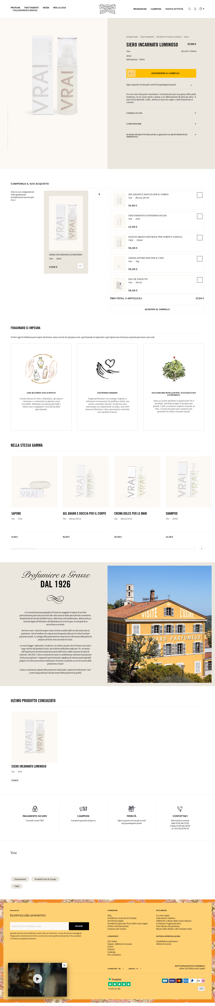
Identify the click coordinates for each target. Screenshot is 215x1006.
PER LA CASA (59, 7)
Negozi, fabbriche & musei (120, 944)
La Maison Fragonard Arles (168, 923)
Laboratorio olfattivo (165, 918)
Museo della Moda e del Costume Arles (174, 929)
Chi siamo (112, 941)
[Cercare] (189, 9)
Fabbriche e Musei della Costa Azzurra (173, 921)
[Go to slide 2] (193, 85)
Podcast (111, 949)
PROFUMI (15, 7)
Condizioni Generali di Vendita (122, 918)
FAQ (109, 915)
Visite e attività (174, 9)
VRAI (16, 886)
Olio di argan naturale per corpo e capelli (155, 236)
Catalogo (112, 952)
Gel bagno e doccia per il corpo (148, 194)
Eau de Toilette (138, 279)
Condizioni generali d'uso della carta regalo (128, 923)
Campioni (156, 9)
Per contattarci (114, 955)
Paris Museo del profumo (168, 926)
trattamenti (20, 879)
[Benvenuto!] (107, 8)
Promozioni (140, 9)
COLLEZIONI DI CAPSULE (25, 10)
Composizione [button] (134, 124)
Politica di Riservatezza (118, 926)
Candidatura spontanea (167, 941)
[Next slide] (201, 548)
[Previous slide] (195, 548)
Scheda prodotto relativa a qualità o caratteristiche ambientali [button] (156, 136)
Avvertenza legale (115, 921)
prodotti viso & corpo (45, 879)
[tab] (161, 113)
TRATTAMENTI (31, 7)
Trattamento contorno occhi (147, 215)
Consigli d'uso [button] (134, 113)
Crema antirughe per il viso (146, 258)
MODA (46, 7)
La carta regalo (163, 915)
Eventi (110, 947)
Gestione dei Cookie (117, 929)
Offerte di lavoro (163, 944)
